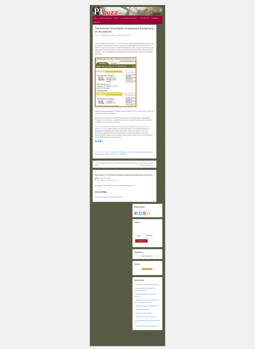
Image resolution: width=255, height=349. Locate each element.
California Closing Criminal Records (147, 284)
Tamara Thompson (105, 18)
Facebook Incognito (142, 309)
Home (95, 18)
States (107, 154)
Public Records (99, 154)
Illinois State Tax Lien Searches (146, 317)
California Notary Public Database (147, 326)
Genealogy (154, 18)
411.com (118, 43)
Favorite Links (144, 18)
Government (131, 152)
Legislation (139, 152)
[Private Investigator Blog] (127, 11)
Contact (116, 18)
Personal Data (148, 152)
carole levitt (103, 178)
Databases (123, 152)
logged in (106, 197)
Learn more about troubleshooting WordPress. (147, 340)
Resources (97, 22)
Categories (137, 256)
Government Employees (128, 18)
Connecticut (115, 152)
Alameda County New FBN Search (147, 306)
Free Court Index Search (144, 313)
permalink (123, 154)
